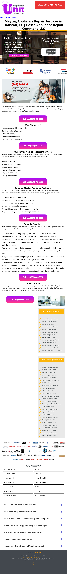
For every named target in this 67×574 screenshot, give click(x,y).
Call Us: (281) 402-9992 (33, 119)
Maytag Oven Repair (48, 324)
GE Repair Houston (48, 406)
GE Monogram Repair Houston (51, 404)
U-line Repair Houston (49, 422)
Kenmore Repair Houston (50, 409)
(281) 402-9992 (55, 4)
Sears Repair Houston (49, 393)
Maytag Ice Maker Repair (50, 327)
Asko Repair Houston (48, 372)
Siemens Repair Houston (50, 425)
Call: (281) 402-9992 (19, 55)
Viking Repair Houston (49, 388)
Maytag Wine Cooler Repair (50, 345)
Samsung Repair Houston (50, 401)
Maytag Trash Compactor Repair (52, 350)
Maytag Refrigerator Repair (50, 340)
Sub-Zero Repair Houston (50, 391)
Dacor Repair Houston (49, 370)
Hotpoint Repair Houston (50, 367)
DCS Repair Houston (48, 420)
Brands (8, 17)
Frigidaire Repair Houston (50, 412)
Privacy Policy (28, 557)
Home (2, 17)
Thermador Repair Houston (50, 380)
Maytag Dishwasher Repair (50, 319)
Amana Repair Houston (49, 375)
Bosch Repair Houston (49, 378)
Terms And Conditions (39, 557)
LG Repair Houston (48, 414)
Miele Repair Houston (49, 435)
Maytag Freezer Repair (49, 329)
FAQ (23, 557)
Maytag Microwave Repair (50, 348)
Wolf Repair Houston (48, 383)
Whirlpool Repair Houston (50, 385)
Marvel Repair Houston (49, 430)
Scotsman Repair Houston (50, 417)
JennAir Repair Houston (49, 433)
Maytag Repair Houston (49, 399)
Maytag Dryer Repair (48, 337)
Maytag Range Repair (48, 335)
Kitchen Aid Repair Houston (50, 396)
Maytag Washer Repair (49, 343)
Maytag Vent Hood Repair (50, 332)
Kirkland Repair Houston (49, 428)
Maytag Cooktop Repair (49, 321)
